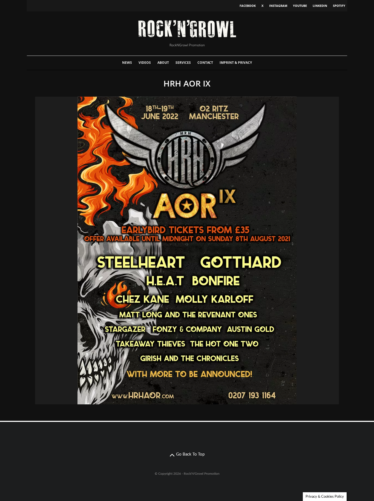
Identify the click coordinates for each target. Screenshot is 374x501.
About (163, 62)
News (127, 62)
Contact (205, 62)
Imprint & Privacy (236, 62)
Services (183, 62)
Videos (145, 62)
